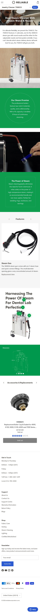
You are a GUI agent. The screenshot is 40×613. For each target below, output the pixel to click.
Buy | (35, 7)
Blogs (3, 511)
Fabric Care (6, 523)
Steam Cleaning (7, 530)
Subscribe (7, 564)
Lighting (4, 533)
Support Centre (7, 502)
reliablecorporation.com (13, 600)
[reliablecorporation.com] (20, 2)
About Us (5, 495)
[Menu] (2, 2)
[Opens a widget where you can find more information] (32, 609)
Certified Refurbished (9, 537)
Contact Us (5, 498)
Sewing (4, 527)
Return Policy (6, 508)
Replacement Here (8, 274)
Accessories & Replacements (20, 383)
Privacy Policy (20, 588)
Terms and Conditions (8, 588)
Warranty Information (9, 505)
